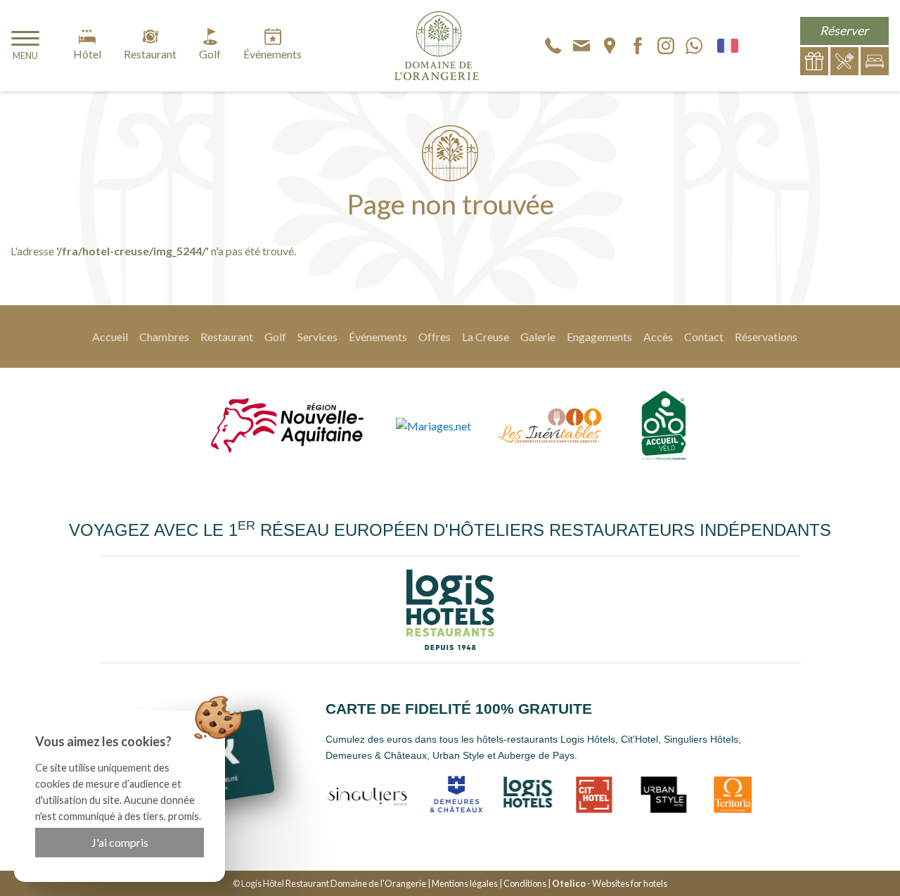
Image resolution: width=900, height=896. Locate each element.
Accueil (110, 336)
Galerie (537, 336)
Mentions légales (465, 883)
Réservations (766, 336)
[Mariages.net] (433, 425)
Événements (378, 336)
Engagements (599, 336)
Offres (434, 336)
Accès (658, 336)
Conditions (524, 883)
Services (317, 336)
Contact (704, 336)
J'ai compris (119, 842)
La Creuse (485, 336)
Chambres (164, 336)
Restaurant (226, 336)
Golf (275, 336)
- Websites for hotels (609, 883)
